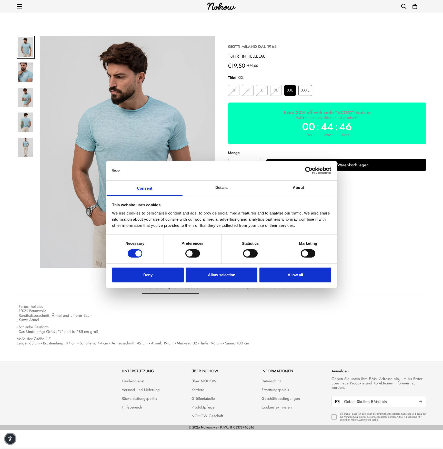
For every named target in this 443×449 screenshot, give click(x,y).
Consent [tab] (144, 188)
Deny (148, 275)
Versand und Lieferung (141, 390)
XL (276, 90)
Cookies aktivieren (276, 407)
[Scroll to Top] (433, 421)
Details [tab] (221, 187)
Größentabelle (203, 398)
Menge (234, 153)
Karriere (198, 390)
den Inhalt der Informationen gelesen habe (384, 414)
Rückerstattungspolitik (139, 398)
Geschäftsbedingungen (280, 398)
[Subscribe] (420, 401)
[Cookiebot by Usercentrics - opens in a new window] (308, 170)
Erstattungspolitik (275, 390)
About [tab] (298, 187)
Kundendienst (133, 381)
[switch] (192, 253)
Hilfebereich (132, 407)
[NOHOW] (221, 6)
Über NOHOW (204, 381)
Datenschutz (271, 381)
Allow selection (221, 275)
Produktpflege (203, 407)
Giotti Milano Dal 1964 (252, 46)
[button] (415, 6)
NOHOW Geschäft (207, 416)
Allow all (295, 275)
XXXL (305, 90)
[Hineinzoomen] (204, 47)
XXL (290, 90)
